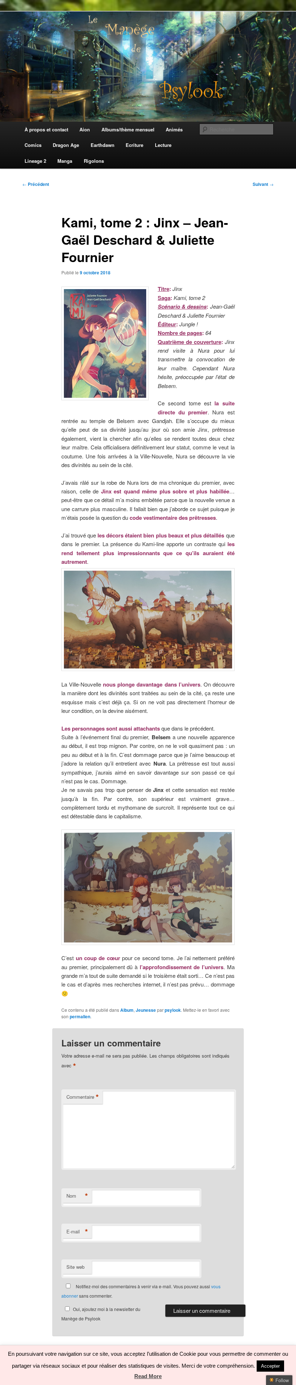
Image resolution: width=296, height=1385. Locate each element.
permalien (80, 1016)
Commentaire (82, 1097)
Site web (75, 1266)
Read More (148, 1376)
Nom (77, 1196)
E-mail (77, 1231)
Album (127, 1010)
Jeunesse (146, 1010)
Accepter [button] (270, 1366)
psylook (173, 1010)
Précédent (35, 184)
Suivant (263, 184)
